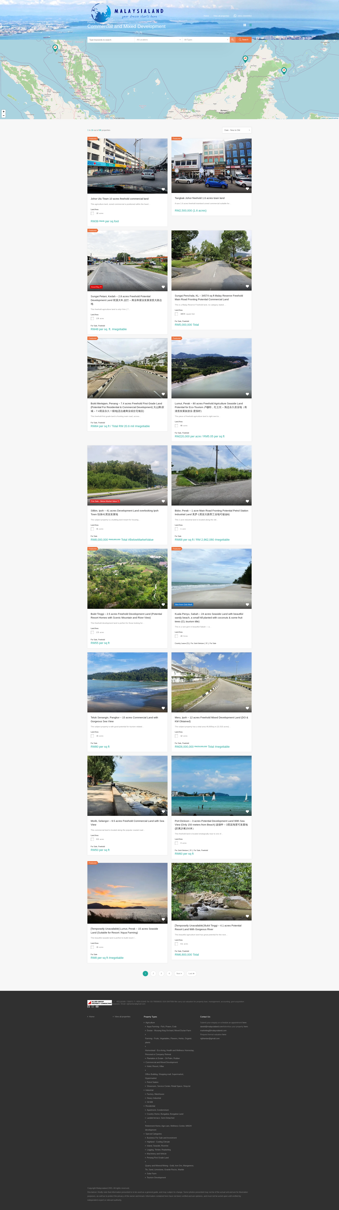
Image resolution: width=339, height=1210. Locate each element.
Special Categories (154, 1134)
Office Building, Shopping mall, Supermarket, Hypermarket (164, 1076)
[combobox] (158, 40)
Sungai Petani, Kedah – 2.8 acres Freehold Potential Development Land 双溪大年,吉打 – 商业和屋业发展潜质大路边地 (126, 300)
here (244, 1022)
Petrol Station (152, 1082)
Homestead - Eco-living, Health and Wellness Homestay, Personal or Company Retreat (169, 1052)
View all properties (221, 16)
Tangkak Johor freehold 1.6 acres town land (200, 198)
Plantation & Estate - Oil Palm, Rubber (163, 1058)
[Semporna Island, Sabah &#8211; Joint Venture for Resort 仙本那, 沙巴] (284, 71)
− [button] (4, 115)
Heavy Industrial (154, 1098)
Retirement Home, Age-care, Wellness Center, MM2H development (168, 1128)
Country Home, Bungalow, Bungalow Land (165, 1114)
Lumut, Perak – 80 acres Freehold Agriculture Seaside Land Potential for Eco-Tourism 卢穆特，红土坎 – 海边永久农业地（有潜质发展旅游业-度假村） (211, 407)
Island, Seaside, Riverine (157, 1146)
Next (178, 973)
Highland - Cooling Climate (158, 1142)
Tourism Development (156, 1177)
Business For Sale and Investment (162, 1138)
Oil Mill (150, 1102)
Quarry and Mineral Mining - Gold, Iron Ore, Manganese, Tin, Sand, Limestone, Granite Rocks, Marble (169, 1167)
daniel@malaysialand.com (211, 1026)
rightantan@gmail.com (210, 1038)
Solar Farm (152, 1173)
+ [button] (4, 111)
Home (206, 16)
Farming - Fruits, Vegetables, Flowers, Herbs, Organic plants (168, 1040)
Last (190, 973)
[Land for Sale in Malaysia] (127, 28)
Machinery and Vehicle (156, 1154)
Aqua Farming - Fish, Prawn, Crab (161, 1026)
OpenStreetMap (333, 118)
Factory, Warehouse (155, 1094)
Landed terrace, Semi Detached (160, 1118)
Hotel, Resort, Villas (155, 1066)
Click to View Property (127, 183)
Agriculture (150, 1022)
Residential (150, 1106)
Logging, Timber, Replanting (159, 1150)
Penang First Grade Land (158, 1157)
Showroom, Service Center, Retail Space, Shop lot (168, 1086)
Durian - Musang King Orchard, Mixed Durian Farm (169, 1030)
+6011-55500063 (244, 16)
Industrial (149, 1090)
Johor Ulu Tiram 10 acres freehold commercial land (120, 198)
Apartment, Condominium (158, 1110)
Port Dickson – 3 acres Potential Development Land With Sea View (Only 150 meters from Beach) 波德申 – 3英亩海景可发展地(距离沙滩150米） (211, 825)
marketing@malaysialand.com (213, 1030)
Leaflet (323, 118)
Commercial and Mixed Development (162, 1062)
